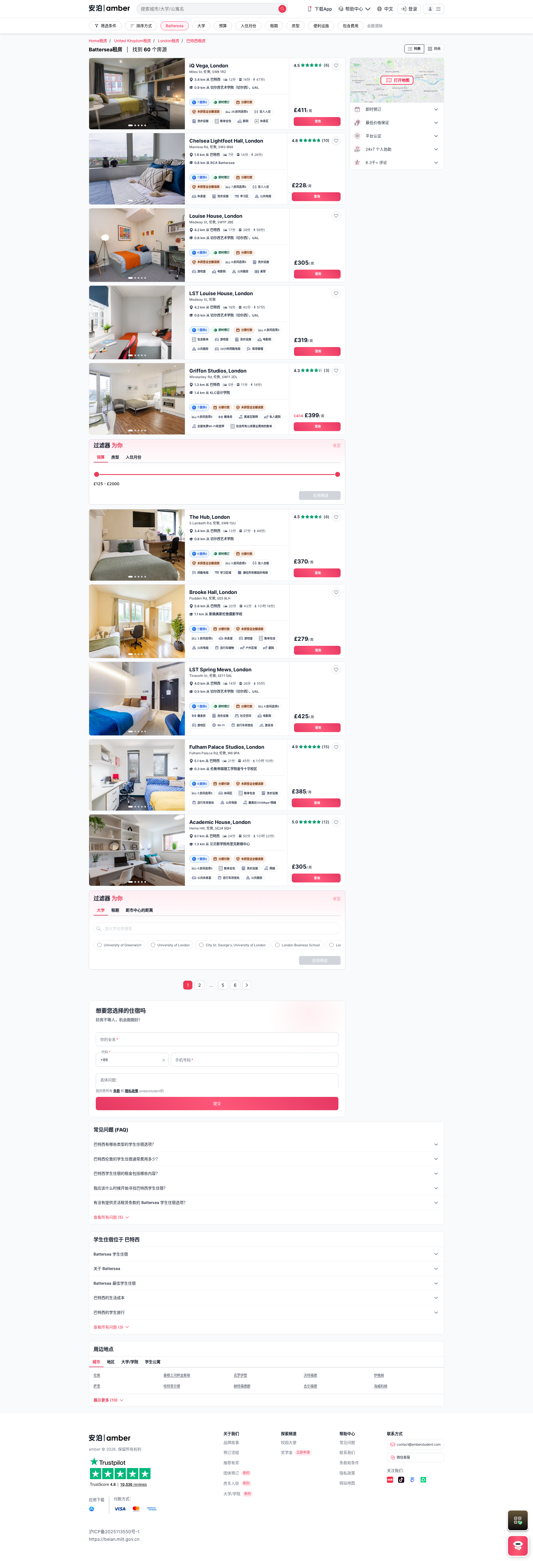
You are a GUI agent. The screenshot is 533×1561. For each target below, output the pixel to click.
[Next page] (246, 985)
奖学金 (287, 1452)
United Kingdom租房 (132, 41)
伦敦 (97, 1375)
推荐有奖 (231, 1462)
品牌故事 (231, 1442)
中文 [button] (388, 9)
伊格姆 (379, 1375)
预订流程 (231, 1452)
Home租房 (98, 41)
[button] (354, 9)
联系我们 (347, 1452)
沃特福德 (310, 1375)
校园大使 (288, 1442)
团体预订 (231, 1473)
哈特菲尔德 (172, 1386)
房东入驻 (231, 1483)
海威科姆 (380, 1386)
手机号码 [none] (184, 1059)
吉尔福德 (310, 1386)
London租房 (168, 41)
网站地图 (347, 1483)
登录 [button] (412, 9)
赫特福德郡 (242, 1386)
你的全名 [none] (109, 1039)
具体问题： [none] (110, 1079)
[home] (109, 8)
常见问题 (347, 1442)
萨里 (97, 1386)
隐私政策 (347, 1473)
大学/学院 (231, 1493)
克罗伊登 (240, 1375)
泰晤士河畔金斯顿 (177, 1375)
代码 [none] (105, 1052)
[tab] (101, 457)
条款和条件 (349, 1462)
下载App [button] (323, 9)
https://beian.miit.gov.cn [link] (114, 1539)
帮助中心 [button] (354, 9)
